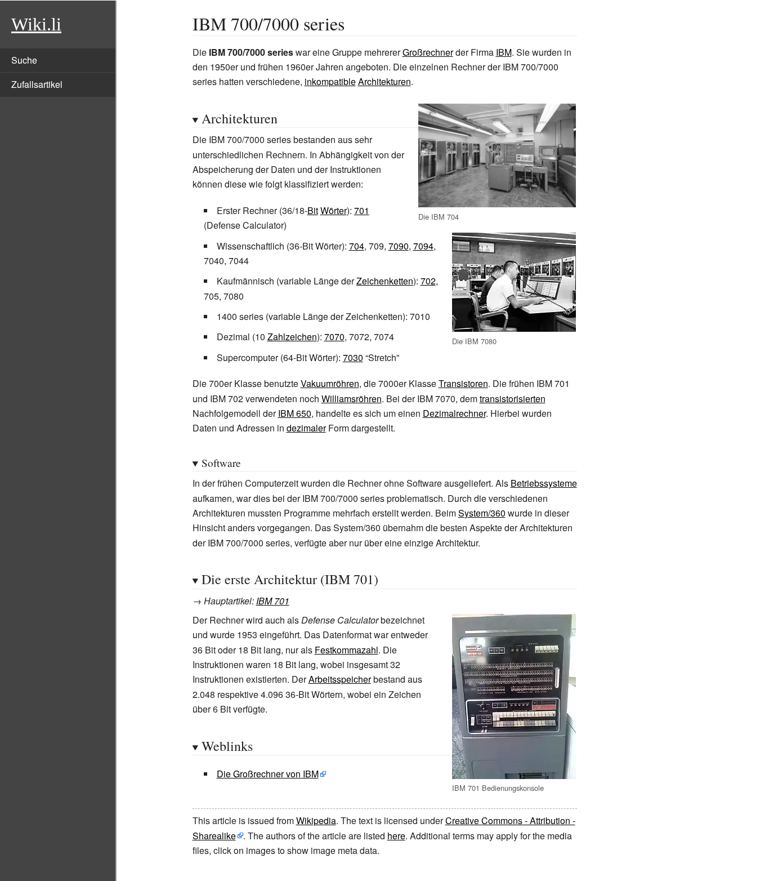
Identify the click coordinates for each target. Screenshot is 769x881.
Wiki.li (36, 24)
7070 (334, 336)
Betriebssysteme (544, 483)
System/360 (482, 512)
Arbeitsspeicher (340, 679)
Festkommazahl (346, 649)
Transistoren (463, 383)
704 (356, 245)
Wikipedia (316, 820)
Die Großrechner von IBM (268, 773)
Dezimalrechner (454, 413)
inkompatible (330, 81)
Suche (24, 60)
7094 (423, 245)
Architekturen (384, 81)
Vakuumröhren (330, 383)
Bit (312, 210)
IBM (504, 52)
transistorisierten (513, 398)
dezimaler (306, 427)
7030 (353, 357)
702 (428, 280)
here (396, 835)
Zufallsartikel (36, 84)
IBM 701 (272, 600)
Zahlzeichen (292, 336)
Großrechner (428, 52)
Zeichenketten (384, 280)
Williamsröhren (351, 398)
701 (361, 210)
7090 (398, 245)
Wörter (333, 210)
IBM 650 (294, 413)
